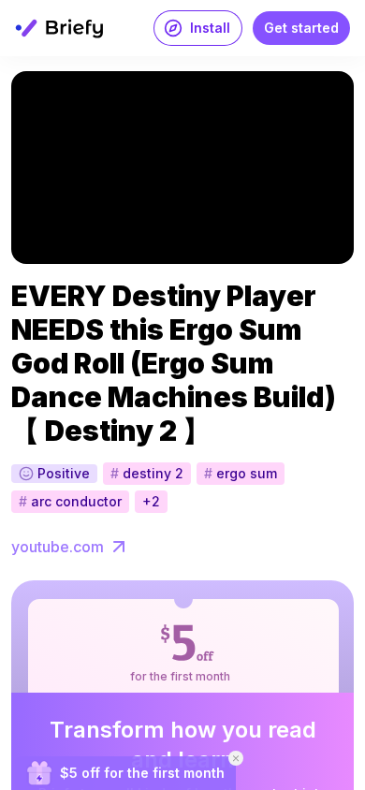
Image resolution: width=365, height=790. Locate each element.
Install (210, 28)
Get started (301, 28)
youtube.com (57, 546)
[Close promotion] (235, 758)
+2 (151, 501)
